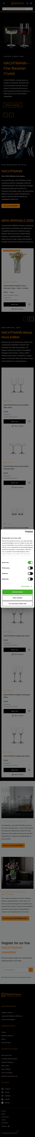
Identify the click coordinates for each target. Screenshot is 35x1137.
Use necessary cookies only (17, 603)
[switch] (30, 568)
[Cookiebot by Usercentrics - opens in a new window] (25, 532)
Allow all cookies (17, 592)
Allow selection (17, 598)
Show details (25, 586)
